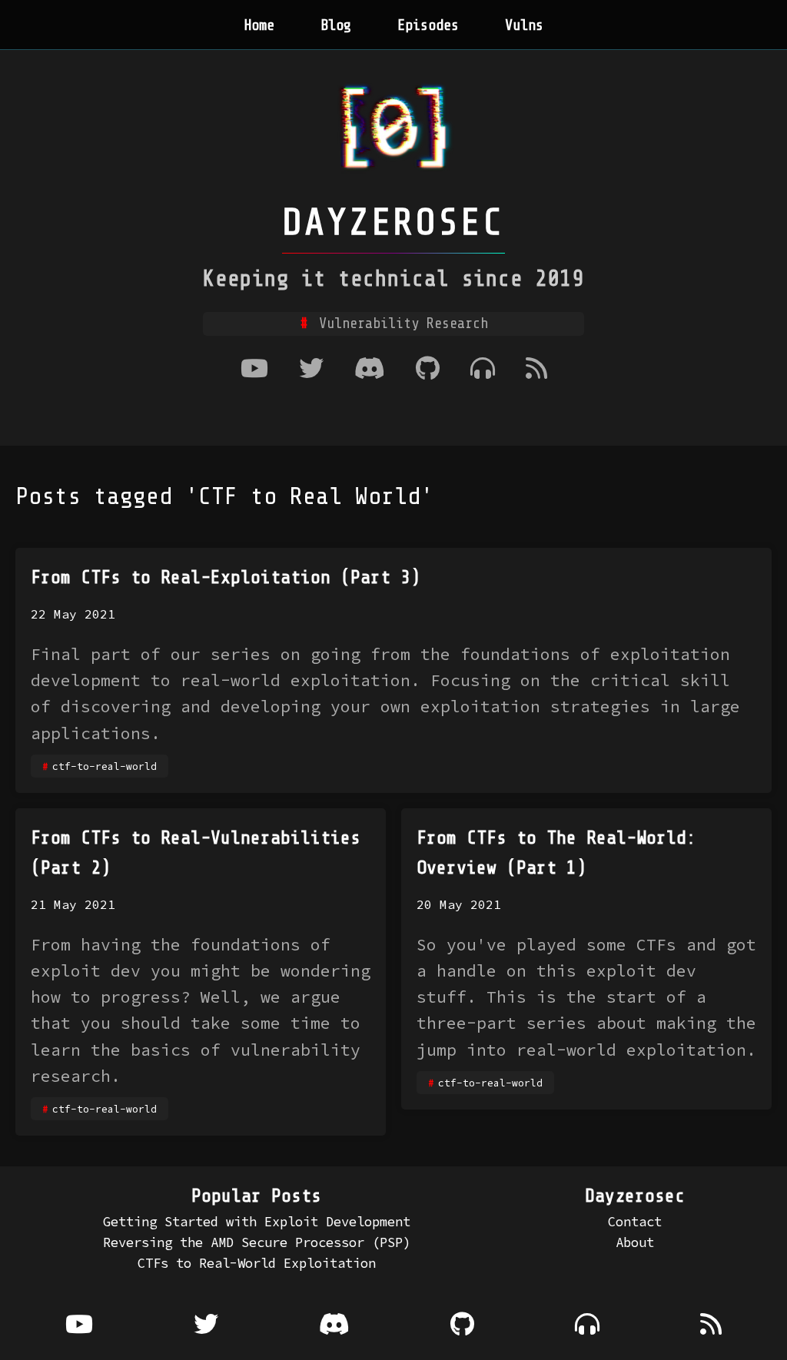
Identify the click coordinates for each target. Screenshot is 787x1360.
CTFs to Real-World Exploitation (257, 1263)
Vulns (524, 25)
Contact (635, 1221)
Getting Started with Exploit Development (256, 1221)
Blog (335, 25)
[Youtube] (254, 370)
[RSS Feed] (536, 370)
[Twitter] (311, 370)
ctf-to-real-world (104, 766)
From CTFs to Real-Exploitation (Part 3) (225, 577)
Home (259, 25)
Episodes (428, 25)
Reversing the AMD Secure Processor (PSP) (256, 1242)
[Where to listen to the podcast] (482, 370)
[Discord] (369, 370)
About (635, 1242)
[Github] (427, 370)
